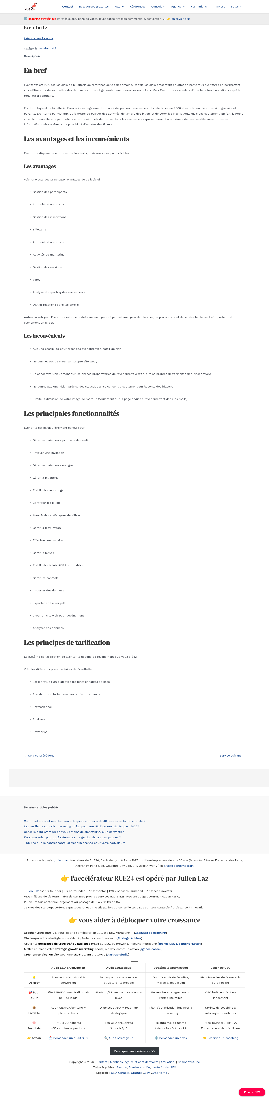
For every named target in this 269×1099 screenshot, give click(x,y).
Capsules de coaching (150, 932)
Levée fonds (160, 1067)
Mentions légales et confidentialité (134, 1062)
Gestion (122, 1067)
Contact (101, 1062)
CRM (147, 1072)
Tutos (235, 6)
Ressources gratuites (94, 6)
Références (137, 6)
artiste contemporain (179, 865)
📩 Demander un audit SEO (68, 1038)
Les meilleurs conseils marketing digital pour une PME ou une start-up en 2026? (81, 826)
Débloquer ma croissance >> (134, 1051)
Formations (199, 6)
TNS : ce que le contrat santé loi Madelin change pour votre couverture (74, 843)
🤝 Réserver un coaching (220, 1038)
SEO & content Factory (185, 943)
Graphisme (159, 1072)
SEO (173, 1067)
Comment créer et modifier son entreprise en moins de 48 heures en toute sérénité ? (84, 821)
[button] (122, 6)
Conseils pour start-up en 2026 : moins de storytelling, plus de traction (74, 832)
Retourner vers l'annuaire (38, 38)
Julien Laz (31, 891)
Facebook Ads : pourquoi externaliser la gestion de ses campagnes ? (72, 837)
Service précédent (39, 755)
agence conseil (151, 949)
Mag (117, 6)
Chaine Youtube (189, 1062)
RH (171, 1072)
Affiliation (168, 1062)
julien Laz (62, 860)
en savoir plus (180, 19)
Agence (176, 6)
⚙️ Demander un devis (171, 1038)
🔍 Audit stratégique (118, 1038)
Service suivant (232, 755)
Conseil (156, 6)
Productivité (47, 48)
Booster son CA (139, 1067)
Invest (220, 6)
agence (163, 943)
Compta (123, 1072)
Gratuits (136, 1072)
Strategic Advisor (129, 938)
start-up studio (117, 954)
